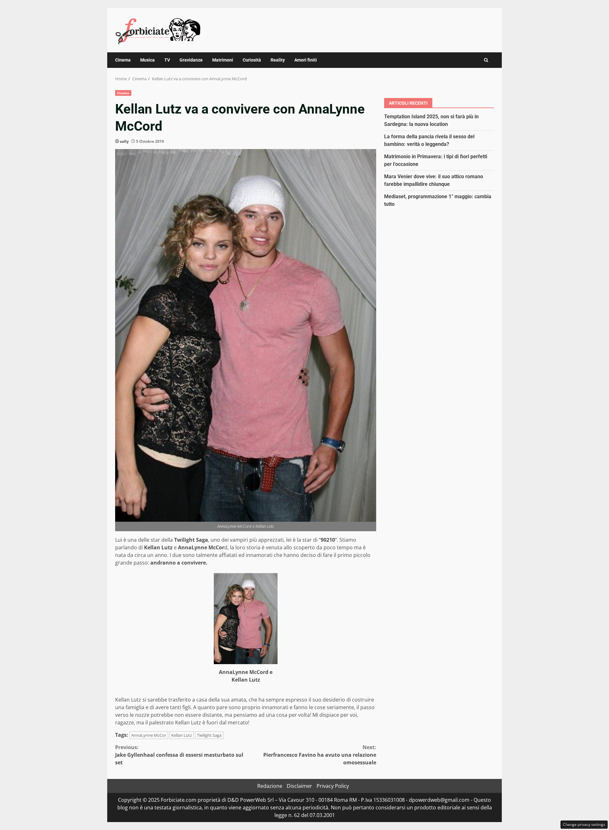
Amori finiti (305, 59)
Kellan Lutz (181, 735)
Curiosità (252, 59)
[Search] (486, 60)
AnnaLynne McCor (148, 735)
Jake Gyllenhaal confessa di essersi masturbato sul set (179, 755)
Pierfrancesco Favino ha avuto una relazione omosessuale (319, 755)
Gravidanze (191, 59)
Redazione (269, 785)
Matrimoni (222, 59)
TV (167, 59)
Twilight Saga (209, 735)
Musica (147, 59)
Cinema (123, 59)
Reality (278, 59)
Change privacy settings (584, 824)
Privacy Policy (333, 785)
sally (124, 141)
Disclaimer (299, 785)
